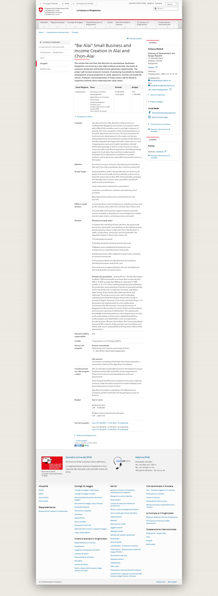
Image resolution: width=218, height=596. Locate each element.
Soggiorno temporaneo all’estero (87, 550)
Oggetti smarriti (116, 528)
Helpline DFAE (142, 457)
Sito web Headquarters (158, 89)
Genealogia (114, 539)
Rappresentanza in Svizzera (85, 543)
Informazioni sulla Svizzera (156, 501)
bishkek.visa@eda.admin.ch (163, 85)
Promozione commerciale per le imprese (125, 570)
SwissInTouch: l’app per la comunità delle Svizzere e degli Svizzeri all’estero (126, 575)
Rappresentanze (57, 22)
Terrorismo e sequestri (83, 511)
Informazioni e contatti (155, 494)
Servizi (110, 22)
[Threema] (83, 445)
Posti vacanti (43, 501)
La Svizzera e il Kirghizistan (143, 23)
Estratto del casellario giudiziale (122, 535)
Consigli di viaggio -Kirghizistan (87, 490)
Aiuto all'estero (80, 522)
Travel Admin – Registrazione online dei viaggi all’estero (125, 551)
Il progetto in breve (84, 117)
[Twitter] (78, 445)
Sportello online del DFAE (79, 457)
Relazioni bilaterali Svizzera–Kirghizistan (162, 517)
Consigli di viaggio (75, 22)
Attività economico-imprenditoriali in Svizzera (160, 506)
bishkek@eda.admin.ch (161, 80)
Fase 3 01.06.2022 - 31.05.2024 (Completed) (110, 423)
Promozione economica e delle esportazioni (158, 522)
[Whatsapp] (85, 445)
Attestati (113, 520)
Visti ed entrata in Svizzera (123, 23)
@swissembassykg (160, 117)
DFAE (67, 4)
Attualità (44, 22)
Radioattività (79, 518)
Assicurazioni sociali (118, 524)
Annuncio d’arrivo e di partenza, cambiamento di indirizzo (122, 491)
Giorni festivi (43, 497)
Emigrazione (79, 546)
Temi (148, 537)
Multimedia (150, 544)
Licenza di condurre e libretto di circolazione (122, 505)
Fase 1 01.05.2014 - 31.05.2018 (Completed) (110, 429)
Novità (41, 490)
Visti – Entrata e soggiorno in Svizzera (160, 490)
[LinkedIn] (80, 445)
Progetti (149, 541)
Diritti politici (115, 500)
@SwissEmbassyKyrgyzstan (164, 113)
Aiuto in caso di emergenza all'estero (124, 509)
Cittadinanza (115, 563)
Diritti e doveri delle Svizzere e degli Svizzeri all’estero (88, 569)
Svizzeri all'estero (81, 564)
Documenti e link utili (83, 525)
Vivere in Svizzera (153, 497)
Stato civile (114, 566)
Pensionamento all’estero (84, 557)
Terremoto (79, 514)
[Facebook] (76, 445)
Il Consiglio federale (50, 4)
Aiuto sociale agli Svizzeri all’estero (123, 513)
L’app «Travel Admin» (83, 533)
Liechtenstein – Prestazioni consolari (124, 546)
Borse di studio (116, 542)
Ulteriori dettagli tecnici (86, 435)
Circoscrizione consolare (160, 124)
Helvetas (160, 151)
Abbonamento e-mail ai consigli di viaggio (91, 529)
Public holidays (156, 101)
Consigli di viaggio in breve (85, 494)
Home (41, 32)
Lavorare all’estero (82, 554)
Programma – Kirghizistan (156, 533)
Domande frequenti (82, 507)
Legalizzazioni (116, 517)
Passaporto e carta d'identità (121, 496)
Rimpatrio (78, 561)
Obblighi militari (116, 531)
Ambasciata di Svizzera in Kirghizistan (53, 511)
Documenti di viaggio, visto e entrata (88, 503)
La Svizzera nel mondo (84, 4)
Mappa (151, 67)
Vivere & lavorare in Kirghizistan (94, 23)
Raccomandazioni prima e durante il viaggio (88, 499)
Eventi (41, 494)
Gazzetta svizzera (117, 559)
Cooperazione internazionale (164, 23)
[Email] (88, 445)
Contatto (151, 42)
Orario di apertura (157, 95)
